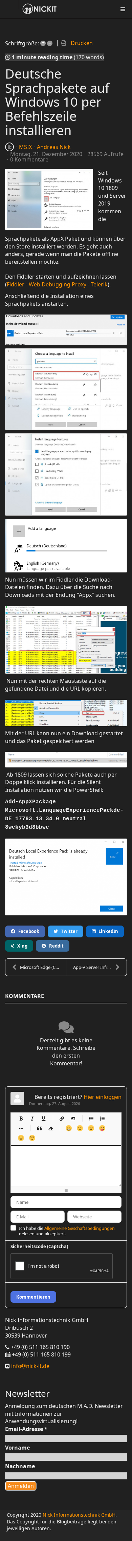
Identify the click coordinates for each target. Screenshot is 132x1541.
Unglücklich (20, 1138)
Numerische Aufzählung (102, 1118)
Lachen (79, 1128)
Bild (72, 1118)
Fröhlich (68, 1128)
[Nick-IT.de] (39, 8)
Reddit (55, 946)
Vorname (17, 1447)
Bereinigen (50, 1128)
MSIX (25, 147)
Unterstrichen (43, 1118)
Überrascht (90, 1128)
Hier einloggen (103, 1097)
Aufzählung (90, 1118)
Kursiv (32, 1118)
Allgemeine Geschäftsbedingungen (79, 1228)
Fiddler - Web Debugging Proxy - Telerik (57, 284)
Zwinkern (32, 1138)
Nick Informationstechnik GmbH (79, 1515)
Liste (20, 1128)
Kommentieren (33, 1297)
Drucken (82, 43)
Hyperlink (61, 1118)
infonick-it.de (29, 1366)
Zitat (39, 1128)
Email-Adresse (26, 1429)
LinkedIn (106, 931)
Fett (20, 1118)
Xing (20, 946)
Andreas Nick (54, 147)
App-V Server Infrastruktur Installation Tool (100, 967)
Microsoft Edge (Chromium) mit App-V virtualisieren (43, 967)
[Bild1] (49, 199)
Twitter (68, 931)
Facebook (27, 931)
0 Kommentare (29, 159)
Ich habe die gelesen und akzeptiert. (67, 1230)
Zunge (102, 1128)
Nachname (20, 1466)
